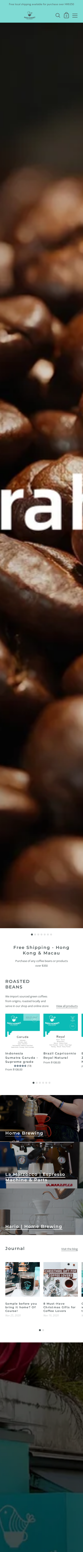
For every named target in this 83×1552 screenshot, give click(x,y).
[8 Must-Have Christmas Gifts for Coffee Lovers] (60, 1279)
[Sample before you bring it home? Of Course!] (22, 1279)
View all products (67, 1006)
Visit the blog (69, 1249)
